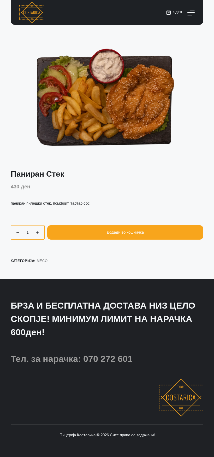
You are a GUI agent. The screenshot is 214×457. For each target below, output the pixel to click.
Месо (42, 261)
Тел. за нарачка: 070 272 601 (72, 359)
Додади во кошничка (125, 232)
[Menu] (191, 12)
